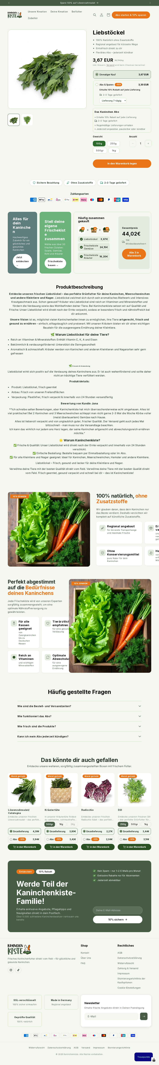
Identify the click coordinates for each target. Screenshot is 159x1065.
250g (113, 143)
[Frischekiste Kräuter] (107, 228)
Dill (120, 809)
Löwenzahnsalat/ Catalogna (19, 811)
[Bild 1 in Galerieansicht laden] (14, 120)
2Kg (73, 824)
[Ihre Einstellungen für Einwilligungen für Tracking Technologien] (154, 1060)
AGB (120, 952)
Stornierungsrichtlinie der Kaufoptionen (131, 980)
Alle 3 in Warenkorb (134, 254)
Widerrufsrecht (126, 963)
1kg (114, 150)
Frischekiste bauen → (55, 263)
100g (99, 143)
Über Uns (86, 958)
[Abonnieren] (144, 1016)
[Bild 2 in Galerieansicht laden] (27, 120)
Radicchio (87, 809)
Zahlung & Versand (128, 968)
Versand (110, 65)
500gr (100, 150)
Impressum (123, 973)
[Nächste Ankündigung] (150, 3)
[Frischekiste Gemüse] (95, 228)
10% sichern (116, 919)
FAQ (83, 963)
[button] (94, 15)
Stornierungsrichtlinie (119, 1047)
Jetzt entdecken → (22, 261)
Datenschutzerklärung (130, 958)
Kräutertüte (52, 809)
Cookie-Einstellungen (129, 987)
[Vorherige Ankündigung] (8, 3)
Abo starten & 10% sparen (131, 15)
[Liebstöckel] (82, 228)
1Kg (61, 824)
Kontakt (85, 952)
